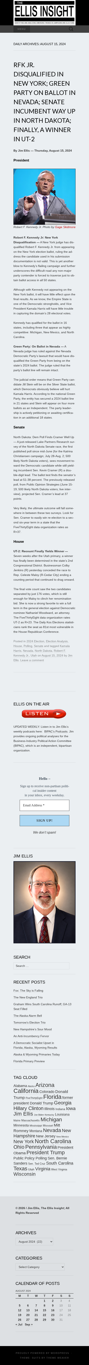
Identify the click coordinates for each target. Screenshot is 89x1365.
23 (52, 1315)
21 (36, 1315)
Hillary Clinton (28, 1108)
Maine (16, 1120)
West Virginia (59, 1169)
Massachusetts (30, 1120)
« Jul (19, 1324)
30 (52, 1319)
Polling (28, 646)
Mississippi (36, 1125)
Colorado (46, 1092)
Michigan (51, 1119)
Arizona (44, 1085)
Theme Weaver (57, 1358)
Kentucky (49, 1115)
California (25, 1091)
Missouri (48, 1125)
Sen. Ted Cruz (36, 1163)
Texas (20, 1168)
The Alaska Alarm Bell (27, 1015)
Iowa (71, 1108)
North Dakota (43, 650)
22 (44, 1315)
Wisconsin (24, 1174)
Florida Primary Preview (29, 1061)
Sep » (29, 1324)
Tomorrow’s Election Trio (29, 1022)
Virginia (42, 1168)
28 (36, 1319)
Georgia (62, 1102)
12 (19, 1310)
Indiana (60, 1109)
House (17, 646)
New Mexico (62, 1136)
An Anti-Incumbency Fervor (31, 1036)
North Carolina (53, 1141)
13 (28, 1310)
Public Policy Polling (30, 1158)
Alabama (20, 1086)
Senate (38, 646)
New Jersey (45, 1136)
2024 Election (35, 641)
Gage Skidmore (65, 227)
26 (19, 1319)
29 (44, 1319)
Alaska (31, 1086)
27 (28, 1319)
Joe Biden (39, 1115)
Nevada (28, 650)
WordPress (60, 1353)
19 (19, 1315)
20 (28, 1315)
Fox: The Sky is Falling (28, 990)
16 (52, 1310)
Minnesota (21, 1125)
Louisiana (62, 1114)
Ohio (18, 1147)
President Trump (45, 1152)
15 (44, 1310)
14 (36, 1310)
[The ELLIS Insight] (44, 12)
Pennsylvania (41, 1147)
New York (23, 1141)
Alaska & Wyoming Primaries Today (36, 1054)
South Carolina (59, 1163)
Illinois (49, 1109)
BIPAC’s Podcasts (55, 731)
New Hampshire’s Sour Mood (32, 1029)
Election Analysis (57, 641)
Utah (34, 655)
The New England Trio (28, 997)
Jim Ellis (23, 1114)
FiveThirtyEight (34, 1098)
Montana (35, 1131)
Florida (52, 1096)
